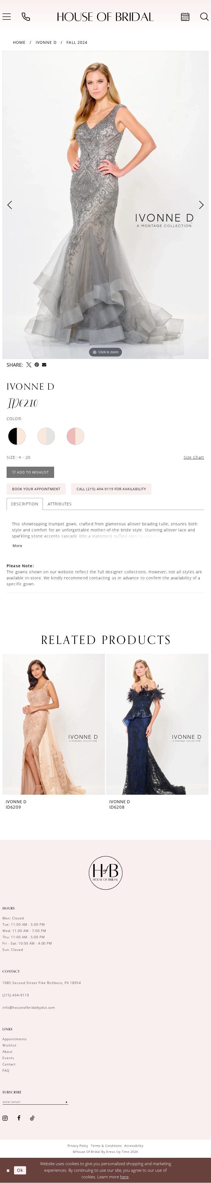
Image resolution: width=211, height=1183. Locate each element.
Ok (20, 1170)
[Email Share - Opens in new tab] (44, 365)
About (7, 1051)
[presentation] (53, 724)
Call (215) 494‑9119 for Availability (111, 489)
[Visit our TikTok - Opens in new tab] (32, 1118)
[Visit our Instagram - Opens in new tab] (5, 1118)
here (124, 1176)
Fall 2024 (76, 42)
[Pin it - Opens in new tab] (37, 364)
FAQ (5, 1070)
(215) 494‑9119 (15, 995)
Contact (9, 1064)
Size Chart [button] (194, 457)
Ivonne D (46, 42)
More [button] (17, 545)
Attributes (60, 503)
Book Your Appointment (36, 489)
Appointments (14, 1039)
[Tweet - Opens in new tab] (28, 364)
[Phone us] (25, 16)
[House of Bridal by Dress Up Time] (105, 16)
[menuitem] (25, 16)
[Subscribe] (66, 1102)
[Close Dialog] (8, 1170)
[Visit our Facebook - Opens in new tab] (19, 1118)
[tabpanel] (105, 205)
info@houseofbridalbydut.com (28, 1007)
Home (19, 42)
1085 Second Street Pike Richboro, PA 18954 (41, 982)
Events (8, 1058)
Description (24, 503)
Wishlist (9, 1045)
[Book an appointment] (185, 16)
